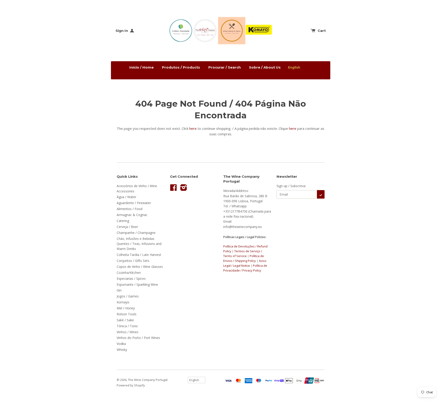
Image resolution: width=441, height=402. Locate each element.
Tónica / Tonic (127, 326)
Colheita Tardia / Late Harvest (139, 254)
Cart (322, 30)
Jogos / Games (128, 296)
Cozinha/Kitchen (129, 272)
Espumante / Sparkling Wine (137, 284)
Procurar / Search (224, 67)
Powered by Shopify (131, 385)
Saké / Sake (125, 320)
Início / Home (141, 67)
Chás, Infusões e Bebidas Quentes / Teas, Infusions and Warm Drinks (139, 243)
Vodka (121, 343)
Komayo (123, 302)
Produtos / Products (181, 67)
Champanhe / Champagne (136, 232)
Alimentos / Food (129, 209)
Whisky (122, 349)
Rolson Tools (126, 314)
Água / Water (126, 197)
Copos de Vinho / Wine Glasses (140, 266)
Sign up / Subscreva (291, 186)
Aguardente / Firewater (134, 203)
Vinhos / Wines (128, 332)
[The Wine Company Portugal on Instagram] (183, 189)
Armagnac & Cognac (132, 215)
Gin (119, 290)
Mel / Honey (126, 308)
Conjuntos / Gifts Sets (133, 260)
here (193, 128)
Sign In (122, 30)
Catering (123, 221)
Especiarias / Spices (131, 278)
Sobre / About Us (265, 67)
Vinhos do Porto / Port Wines (138, 337)
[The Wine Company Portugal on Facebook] (173, 189)
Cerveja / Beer (127, 227)
